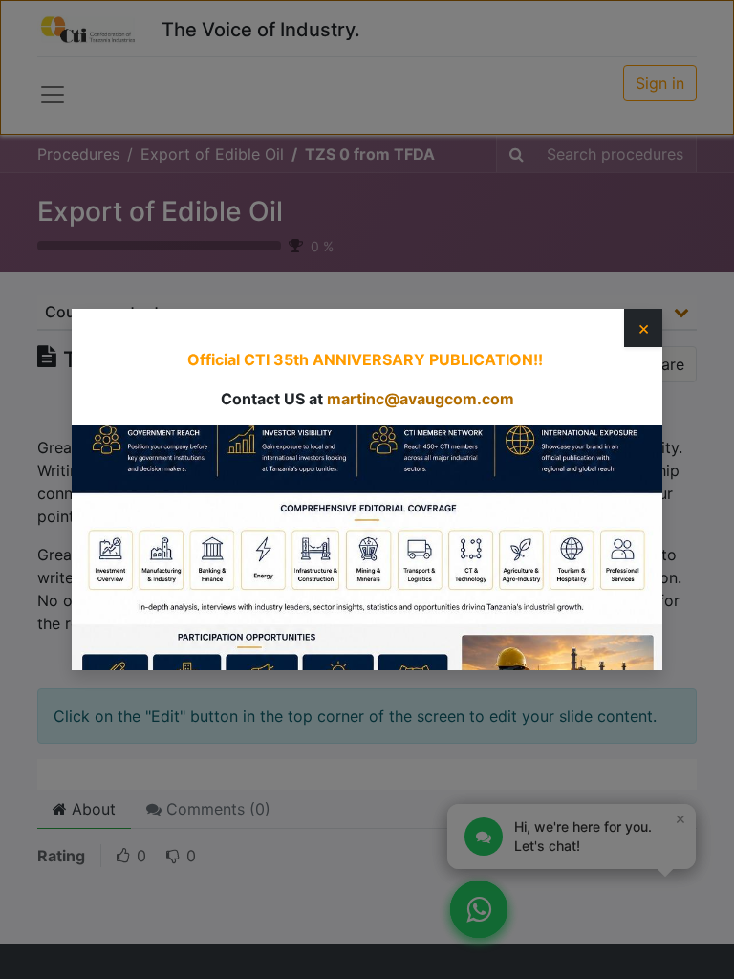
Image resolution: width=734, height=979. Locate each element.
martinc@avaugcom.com (420, 398)
